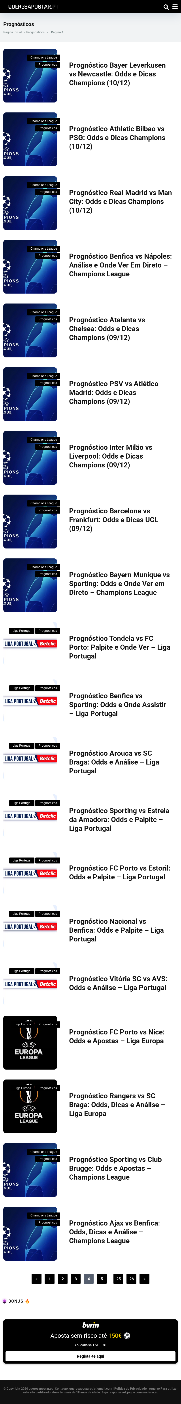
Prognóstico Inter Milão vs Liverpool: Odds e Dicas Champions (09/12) (110, 456)
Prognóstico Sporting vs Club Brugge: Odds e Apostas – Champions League (115, 1168)
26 (131, 1279)
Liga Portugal (22, 630)
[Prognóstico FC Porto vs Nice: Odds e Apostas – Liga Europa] (30, 1042)
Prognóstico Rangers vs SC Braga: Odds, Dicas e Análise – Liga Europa (117, 1105)
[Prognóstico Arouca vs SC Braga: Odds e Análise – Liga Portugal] (30, 758)
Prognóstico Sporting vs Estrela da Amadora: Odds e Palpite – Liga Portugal (119, 819)
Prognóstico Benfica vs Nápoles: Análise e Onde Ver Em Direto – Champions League (120, 265)
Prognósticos (35, 32)
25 (118, 1279)
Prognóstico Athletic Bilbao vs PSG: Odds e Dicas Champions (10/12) (117, 138)
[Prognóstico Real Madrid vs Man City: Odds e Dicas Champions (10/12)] (30, 203)
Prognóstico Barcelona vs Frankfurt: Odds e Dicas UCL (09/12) (113, 520)
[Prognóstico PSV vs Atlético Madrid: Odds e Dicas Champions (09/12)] (30, 394)
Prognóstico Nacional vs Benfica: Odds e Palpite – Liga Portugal (116, 930)
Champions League (43, 57)
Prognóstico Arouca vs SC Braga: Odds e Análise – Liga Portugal (114, 762)
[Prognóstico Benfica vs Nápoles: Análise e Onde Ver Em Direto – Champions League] (30, 267)
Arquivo (154, 1388)
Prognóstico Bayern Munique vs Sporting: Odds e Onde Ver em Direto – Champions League (119, 584)
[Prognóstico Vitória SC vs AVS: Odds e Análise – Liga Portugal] (30, 984)
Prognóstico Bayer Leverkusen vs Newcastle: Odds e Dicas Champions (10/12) (117, 74)
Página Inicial (12, 32)
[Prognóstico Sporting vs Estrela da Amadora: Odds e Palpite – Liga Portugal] (30, 816)
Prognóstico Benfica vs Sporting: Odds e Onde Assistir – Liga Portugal (117, 705)
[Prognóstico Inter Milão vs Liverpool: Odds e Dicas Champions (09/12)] (30, 458)
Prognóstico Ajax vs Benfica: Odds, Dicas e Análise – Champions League (114, 1232)
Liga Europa (23, 1024)
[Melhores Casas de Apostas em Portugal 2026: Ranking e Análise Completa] (31, 6)
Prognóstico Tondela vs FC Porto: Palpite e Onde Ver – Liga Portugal (119, 647)
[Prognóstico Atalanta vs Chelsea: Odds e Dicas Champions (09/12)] (30, 330)
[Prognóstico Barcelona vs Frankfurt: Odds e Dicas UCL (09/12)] (30, 521)
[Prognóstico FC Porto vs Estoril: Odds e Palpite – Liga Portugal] (30, 873)
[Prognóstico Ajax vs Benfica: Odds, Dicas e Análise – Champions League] (30, 1233)
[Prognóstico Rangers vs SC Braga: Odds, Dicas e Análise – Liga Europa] (30, 1106)
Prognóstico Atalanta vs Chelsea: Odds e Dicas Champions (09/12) (107, 329)
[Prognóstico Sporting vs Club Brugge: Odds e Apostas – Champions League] (30, 1170)
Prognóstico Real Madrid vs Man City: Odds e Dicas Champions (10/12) (120, 201)
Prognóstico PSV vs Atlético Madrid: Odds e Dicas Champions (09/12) (113, 392)
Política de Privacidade (130, 1388)
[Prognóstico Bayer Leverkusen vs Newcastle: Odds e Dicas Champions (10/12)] (30, 75)
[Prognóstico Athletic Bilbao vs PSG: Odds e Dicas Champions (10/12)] (30, 139)
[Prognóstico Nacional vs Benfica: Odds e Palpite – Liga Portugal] (30, 926)
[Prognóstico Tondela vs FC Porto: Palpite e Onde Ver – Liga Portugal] (30, 643)
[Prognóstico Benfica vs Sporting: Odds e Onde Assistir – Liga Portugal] (30, 701)
